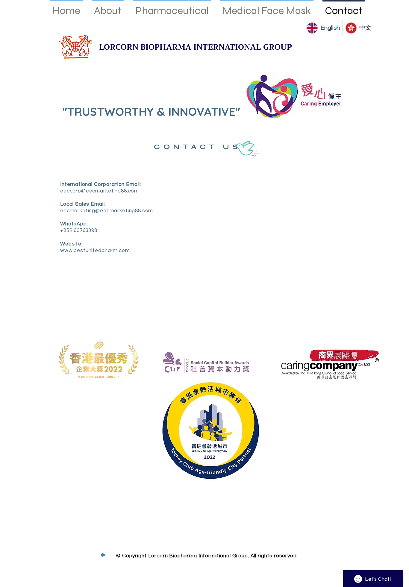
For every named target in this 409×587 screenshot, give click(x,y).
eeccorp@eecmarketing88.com (99, 191)
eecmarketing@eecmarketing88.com (106, 210)
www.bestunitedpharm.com (95, 250)
